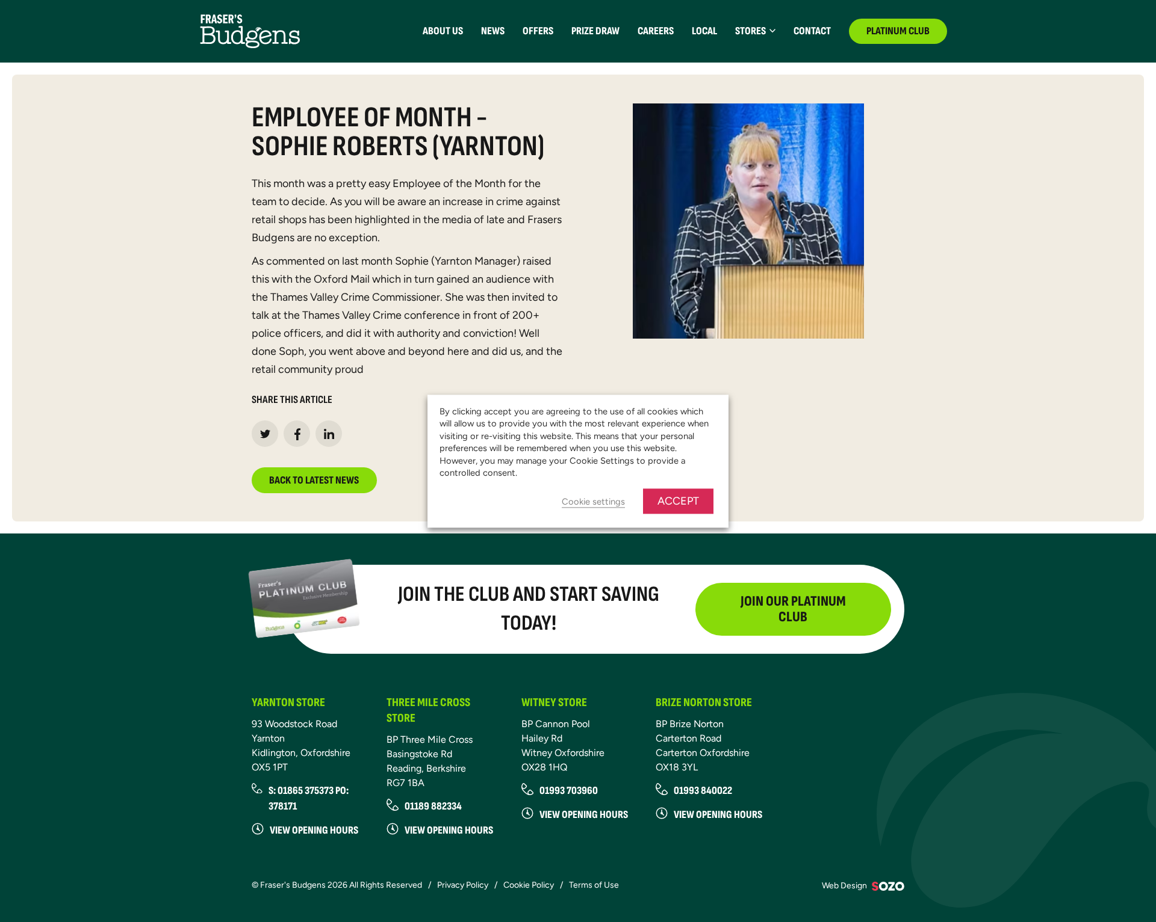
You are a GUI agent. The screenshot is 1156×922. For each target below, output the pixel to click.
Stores (750, 31)
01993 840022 (703, 790)
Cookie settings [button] (593, 501)
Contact (812, 31)
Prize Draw (595, 31)
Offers (538, 31)
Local (704, 31)
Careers (656, 31)
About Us (443, 31)
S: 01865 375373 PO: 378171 (309, 798)
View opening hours (314, 830)
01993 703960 (568, 790)
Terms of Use (594, 885)
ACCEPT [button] (678, 501)
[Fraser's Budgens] (250, 30)
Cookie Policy (528, 885)
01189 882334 (433, 806)
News (493, 31)
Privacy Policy (462, 885)
